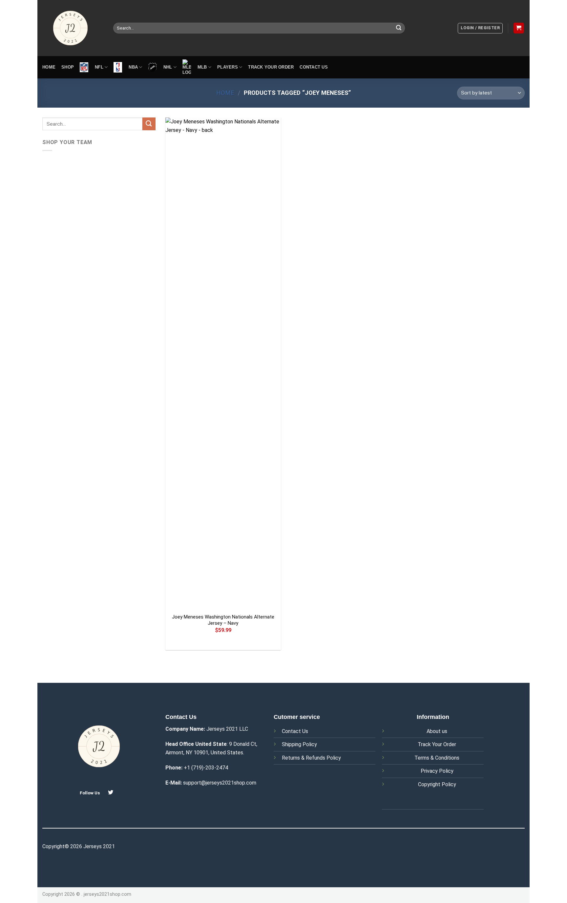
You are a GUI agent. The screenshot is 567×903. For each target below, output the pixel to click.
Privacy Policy (437, 771)
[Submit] (398, 28)
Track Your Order (437, 744)
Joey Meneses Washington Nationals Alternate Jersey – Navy (223, 620)
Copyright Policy (437, 784)
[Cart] (519, 28)
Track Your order (271, 67)
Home (48, 67)
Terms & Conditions (436, 758)
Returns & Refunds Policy (311, 758)
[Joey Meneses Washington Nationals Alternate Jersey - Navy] (223, 363)
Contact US (314, 67)
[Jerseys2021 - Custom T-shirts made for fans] (72, 28)
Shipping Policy (299, 744)
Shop (67, 67)
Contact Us (295, 731)
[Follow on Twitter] (110, 792)
